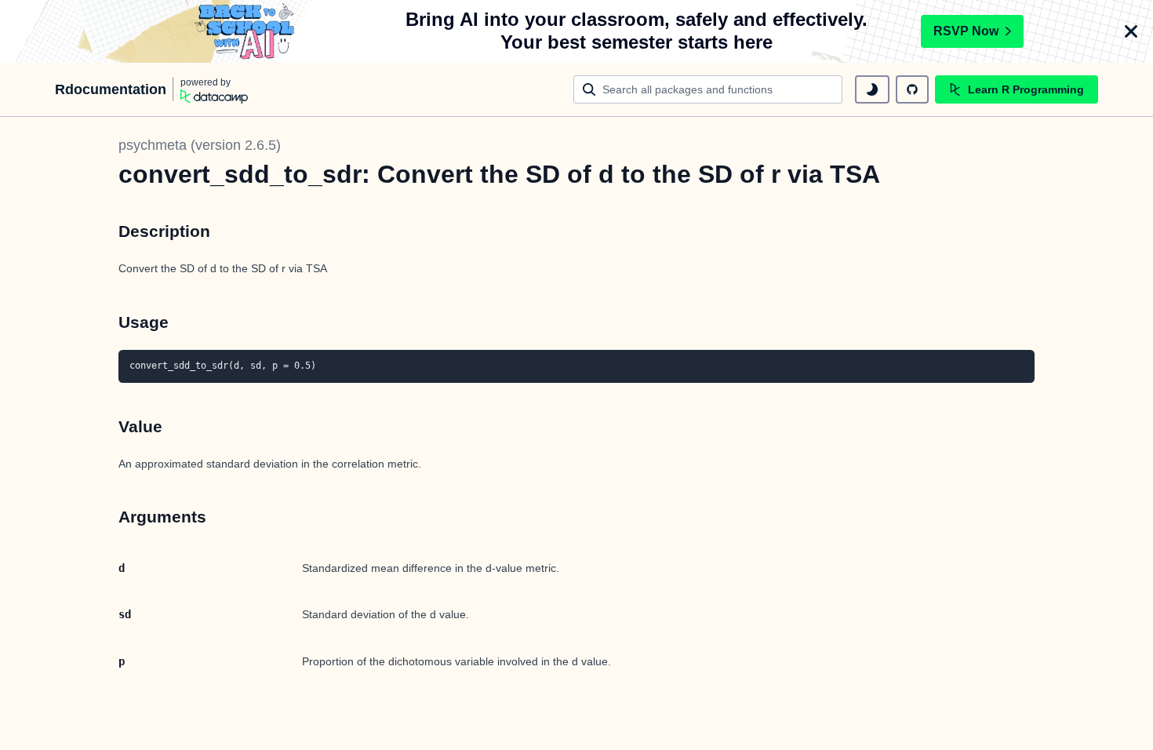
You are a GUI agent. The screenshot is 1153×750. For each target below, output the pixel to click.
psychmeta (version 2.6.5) (199, 145)
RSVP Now (965, 31)
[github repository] (912, 89)
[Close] (1131, 31)
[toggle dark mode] (872, 89)
